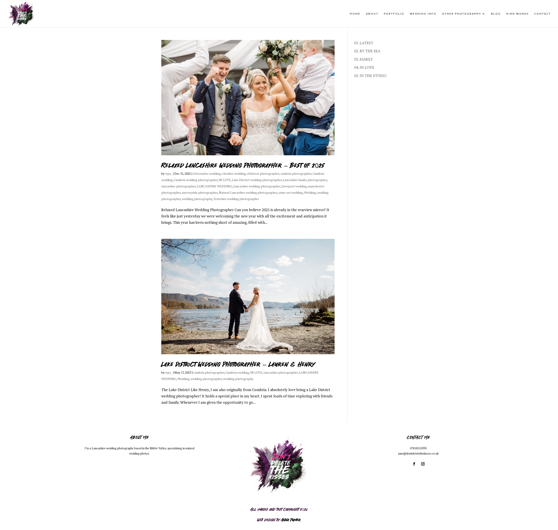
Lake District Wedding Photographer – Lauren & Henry (238, 364)
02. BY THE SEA (367, 50)
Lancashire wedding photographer (256, 186)
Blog (496, 13)
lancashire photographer (178, 186)
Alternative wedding (207, 173)
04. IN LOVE (364, 67)
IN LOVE (225, 180)
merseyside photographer (200, 192)
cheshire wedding (233, 173)
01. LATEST (363, 42)
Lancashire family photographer (305, 180)
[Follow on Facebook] (414, 463)
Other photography (461, 13)
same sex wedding (290, 192)
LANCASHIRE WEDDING (214, 186)
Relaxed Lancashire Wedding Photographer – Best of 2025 (243, 165)
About (372, 13)
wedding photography (197, 199)
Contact (542, 13)
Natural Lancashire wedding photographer (248, 192)
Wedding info (423, 13)
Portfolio (394, 13)
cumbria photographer (296, 173)
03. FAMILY (363, 59)
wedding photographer (206, 379)
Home (355, 13)
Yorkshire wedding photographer (236, 199)
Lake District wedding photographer (257, 180)
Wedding (310, 192)
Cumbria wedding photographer (195, 180)
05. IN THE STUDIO (370, 75)
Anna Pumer (291, 519)
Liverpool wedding (294, 186)
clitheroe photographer (263, 173)
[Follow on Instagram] (422, 463)
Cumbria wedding (237, 372)
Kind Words (517, 13)
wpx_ (168, 173)
